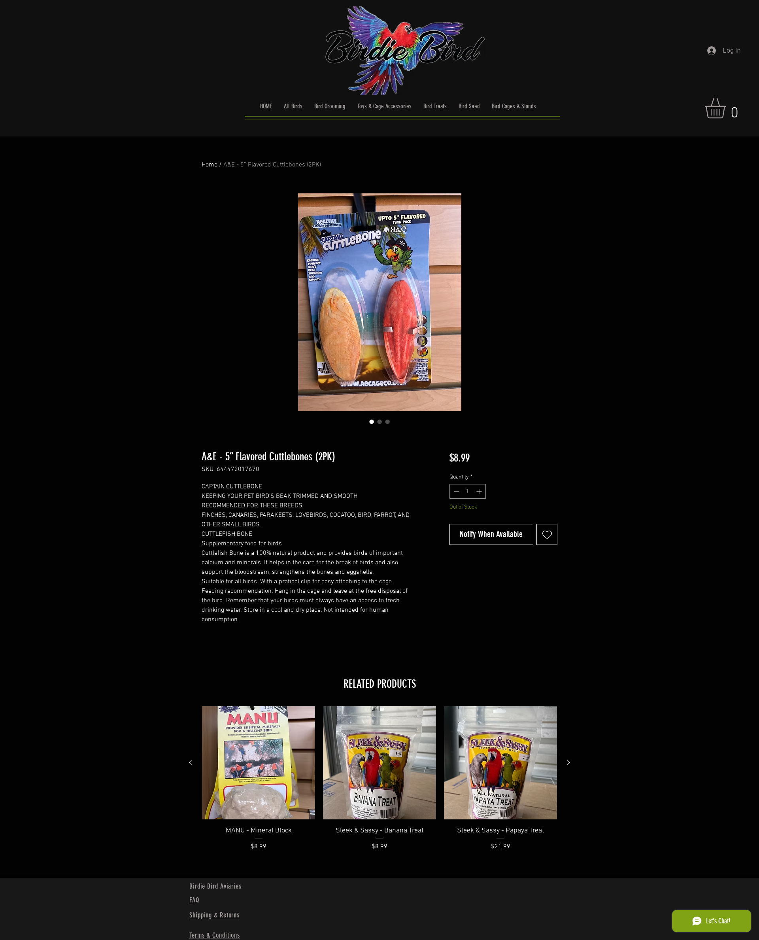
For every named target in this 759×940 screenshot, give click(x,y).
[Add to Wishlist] (546, 534)
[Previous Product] (190, 762)
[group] (379, 789)
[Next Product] (568, 762)
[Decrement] (456, 491)
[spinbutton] (468, 491)
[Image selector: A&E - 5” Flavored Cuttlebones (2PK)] (372, 422)
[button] (727, 108)
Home (209, 165)
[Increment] (480, 491)
